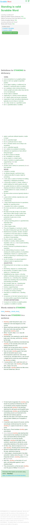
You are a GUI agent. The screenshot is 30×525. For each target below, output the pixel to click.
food (13, 99)
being (5, 153)
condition (20, 104)
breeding (22, 149)
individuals (7, 253)
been (18, 327)
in (14, 79)
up (18, 411)
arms (15, 365)
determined (8, 175)
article (22, 457)
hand (19, 416)
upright (19, 79)
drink (14, 165)
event (24, 253)
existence (8, 233)
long (21, 235)
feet (16, 162)
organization (25, 186)
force (21, 261)
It (4, 422)
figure (10, 464)
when (5, 213)
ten (21, 426)
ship (8, 103)
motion (15, 206)
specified (21, 81)
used (22, 327)
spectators (25, 202)
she (12, 323)
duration (20, 232)
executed (6, 292)
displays (6, 188)
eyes (25, 351)
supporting (7, 180)
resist (17, 175)
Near (5, 460)
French (13, 429)
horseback (8, 405)
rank (11, 243)
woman (11, 362)
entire (16, 90)
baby (8, 365)
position (23, 79)
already (8, 424)
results (22, 250)
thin (21, 354)
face (21, 362)
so (9, 101)
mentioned (14, 424)
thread (24, 354)
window (17, 429)
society (13, 171)
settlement (21, 84)
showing (6, 252)
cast (8, 338)
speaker (6, 191)
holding (26, 179)
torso (25, 296)
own (5, 167)
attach (16, 356)
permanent (22, 276)
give (12, 217)
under (10, 322)
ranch (22, 344)
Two (5, 351)
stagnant (13, 268)
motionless (24, 97)
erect (15, 230)
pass (17, 451)
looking (6, 345)
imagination (15, 402)
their (22, 351)
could (14, 358)
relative (17, 241)
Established (7, 274)
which (16, 184)
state (14, 104)
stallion (9, 149)
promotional (12, 188)
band (17, 189)
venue (17, 204)
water (24, 211)
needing (17, 435)
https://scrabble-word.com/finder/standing (14, 475)
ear (10, 356)
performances (8, 219)
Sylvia (5, 407)
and (13, 90)
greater (21, 438)
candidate (9, 156)
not (14, 265)
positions (17, 252)
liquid (8, 97)
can (9, 347)
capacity (16, 147)
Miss (14, 333)
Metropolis (7, 440)
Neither (6, 347)
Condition (6, 241)
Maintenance (7, 232)
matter (26, 136)
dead (26, 336)
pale (18, 362)
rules (17, 279)
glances (19, 415)
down (19, 265)
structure (22, 88)
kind (27, 221)
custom (16, 235)
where (14, 143)
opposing (16, 261)
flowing (8, 268)
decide (19, 442)
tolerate (17, 154)
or (7, 81)
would (5, 404)
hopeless (18, 405)
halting (6, 261)
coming (19, 228)
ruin (5, 92)
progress (21, 206)
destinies (13, 444)
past (7, 210)
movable (8, 283)
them (19, 329)
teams (13, 253)
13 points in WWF (7, 30)
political (8, 444)
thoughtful (23, 409)
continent (6, 442)
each (5, 215)
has (27, 455)
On (5, 446)
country (25, 444)
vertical (18, 88)
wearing (23, 433)
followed (18, 404)
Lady (20, 322)
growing (12, 221)
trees (11, 222)
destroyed (12, 92)
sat (7, 418)
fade (20, 270)
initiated (14, 292)
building (13, 84)
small (6, 182)
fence (18, 349)
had (14, 323)
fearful (10, 402)
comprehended (16, 453)
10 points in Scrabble (8, 28)
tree (25, 424)
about (13, 446)
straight (23, 298)
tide (13, 211)
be (25, 84)
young (6, 362)
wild (7, 415)
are (23, 184)
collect (12, 97)
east (16, 345)
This (5, 466)
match (19, 158)
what (26, 433)
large (6, 202)
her (13, 365)
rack (6, 179)
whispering (25, 411)
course (24, 103)
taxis (23, 197)
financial (11, 246)
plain (8, 438)
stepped (17, 323)
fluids (7, 290)
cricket (16, 158)
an (16, 79)
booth (13, 182)
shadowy (6, 464)
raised (6, 189)
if (27, 435)
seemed (20, 413)
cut (16, 265)
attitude (16, 136)
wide (5, 353)
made (10, 215)
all (19, 369)
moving (13, 290)
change (16, 213)
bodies (6, 279)
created (8, 289)
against (23, 259)
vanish (25, 270)
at (6, 142)
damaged (9, 153)
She (5, 367)
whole (21, 444)
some (17, 426)
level (15, 142)
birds (14, 226)
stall (9, 182)
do (25, 143)
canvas (6, 325)
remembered (22, 342)
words (15, 327)
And (5, 336)
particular (13, 86)
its (20, 422)
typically (6, 101)
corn (5, 267)
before (25, 327)
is (19, 143)
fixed (13, 283)
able (7, 154)
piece (14, 179)
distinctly (16, 342)
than (23, 90)
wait (26, 197)
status (24, 246)
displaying (15, 180)
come (20, 353)
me (13, 438)
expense (8, 167)
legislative (24, 278)
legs (27, 298)
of (4, 84)
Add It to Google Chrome (10, 32)
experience (15, 151)
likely (21, 143)
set (9, 81)
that (14, 322)
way (14, 338)
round (5, 356)
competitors (25, 252)
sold (25, 184)
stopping (12, 228)
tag (13, 347)
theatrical (22, 215)
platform (11, 189)
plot (6, 224)
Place (5, 239)
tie (18, 354)
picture (17, 322)
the (5, 193)
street (19, 182)
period (24, 208)
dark (14, 462)
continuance (7, 235)
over (5, 468)
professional (18, 246)
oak (5, 424)
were (10, 351)
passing (16, 336)
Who (5, 329)
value (19, 142)
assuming (12, 255)
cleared (16, 422)
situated (6, 86)
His (5, 354)
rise (5, 164)
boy (10, 446)
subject (10, 453)
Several (6, 449)
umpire (9, 158)
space (13, 426)
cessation (7, 206)
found (9, 333)
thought (8, 367)
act (5, 147)
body (5, 338)
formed (12, 457)
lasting (5, 272)
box (10, 200)
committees (14, 281)
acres (5, 427)
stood (17, 311)
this (19, 356)
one (18, 143)
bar (24, 356)
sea (10, 208)
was (8, 329)
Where (6, 327)
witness (7, 200)
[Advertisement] (15, 52)
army (19, 278)
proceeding (24, 279)
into (28, 90)
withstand (6, 151)
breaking (24, 358)
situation (10, 143)
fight (22, 175)
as (11, 101)
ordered (8, 250)
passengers (9, 199)
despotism (24, 405)
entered (8, 431)
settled (6, 276)
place (5, 81)
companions (9, 354)
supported (6, 162)
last (7, 342)
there (8, 213)
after (16, 369)
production (7, 217)
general (6, 331)
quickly (12, 404)
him (24, 349)
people (15, 449)
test (21, 151)
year (21, 455)
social (5, 246)
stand (25, 228)
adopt (5, 136)
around (13, 413)
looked (6, 323)
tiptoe (13, 360)
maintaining (20, 255)
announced (10, 466)
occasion (21, 289)
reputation (6, 243)
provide (6, 165)
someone (21, 165)
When (5, 333)
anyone (16, 347)
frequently (6, 457)
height (15, 140)
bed (24, 283)
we (19, 466)
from (13, 184)
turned (25, 416)
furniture (20, 179)
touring (17, 215)
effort (13, 175)
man (17, 243)
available (15, 149)
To (4, 402)
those (11, 327)
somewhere (10, 79)
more (19, 217)
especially (7, 95)
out (21, 323)
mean (7, 208)
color (17, 272)
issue (6, 138)
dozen (26, 426)
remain (6, 90)
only (17, 358)
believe (13, 455)
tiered (13, 202)
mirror (26, 367)
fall (25, 90)
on (14, 103)
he (11, 347)
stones (19, 447)
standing (25, 235)
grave (15, 409)
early (11, 422)
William (16, 468)
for (19, 149)
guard (19, 351)
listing (11, 250)
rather (19, 90)
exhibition (26, 188)
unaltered (15, 93)
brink (19, 460)
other (14, 88)
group (6, 221)
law (13, 274)
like (24, 274)
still (23, 333)
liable (15, 270)
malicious (14, 415)
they (5, 436)
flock (6, 226)
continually (11, 276)
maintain (10, 160)
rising (11, 462)
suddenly (14, 418)
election (17, 156)
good (22, 243)
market (24, 182)
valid (9, 93)
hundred (10, 449)
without (19, 99)
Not (5, 268)
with (15, 362)
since (16, 455)
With (5, 416)
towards (20, 136)
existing (17, 276)
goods (20, 184)
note (10, 416)
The (5, 228)
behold (8, 336)
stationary (24, 95)
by (10, 162)
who (11, 329)
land (10, 224)
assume (7, 302)
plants (16, 221)
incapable (22, 418)
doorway (23, 407)
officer (7, 237)
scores (17, 250)
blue (9, 364)
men (12, 336)
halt (8, 215)
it (9, 329)
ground (19, 259)
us (14, 451)
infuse (15, 101)
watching (6, 409)
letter (26, 453)
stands (25, 193)
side (12, 349)
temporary (6, 278)
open (13, 416)
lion (21, 338)
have (5, 160)
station (16, 239)
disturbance (24, 99)
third (6, 453)
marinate (21, 101)
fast (14, 369)
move (5, 79)
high (17, 211)
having (6, 287)
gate (26, 364)
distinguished (8, 285)
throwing (14, 447)
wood (22, 422)
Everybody (7, 411)
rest (16, 99)
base (9, 179)
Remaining (7, 265)
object (9, 84)
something (7, 145)
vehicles (14, 197)
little (13, 213)
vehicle (14, 95)
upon (18, 230)
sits (5, 195)
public (5, 184)
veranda (15, 344)
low (21, 211)
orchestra (22, 189)
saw (21, 336)
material (18, 188)
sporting (13, 204)
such (27, 356)
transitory (8, 270)
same (15, 233)
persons (8, 296)
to (12, 101)
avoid (20, 358)
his (8, 356)
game (10, 226)
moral (25, 442)
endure (12, 154)
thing (10, 342)
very (8, 404)
